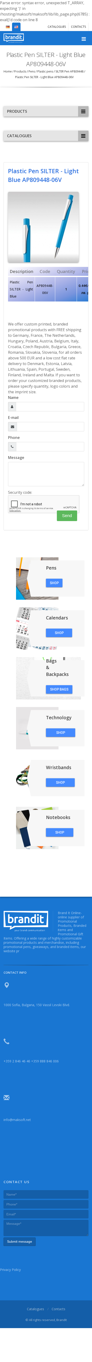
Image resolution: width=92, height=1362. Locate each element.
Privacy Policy (10, 1269)
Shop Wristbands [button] (60, 784)
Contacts (78, 27)
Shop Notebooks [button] (60, 834)
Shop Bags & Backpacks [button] (59, 691)
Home (8, 71)
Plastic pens (45, 71)
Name (13, 397)
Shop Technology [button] (60, 734)
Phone (14, 437)
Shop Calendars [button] (59, 634)
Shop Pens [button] (54, 584)
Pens (32, 71)
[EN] (16, 25)
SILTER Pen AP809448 (69, 71)
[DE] (8, 25)
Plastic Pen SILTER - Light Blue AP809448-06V (44, 77)
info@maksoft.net (17, 1119)
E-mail (13, 417)
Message (16, 457)
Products (20, 71)
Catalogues (57, 27)
